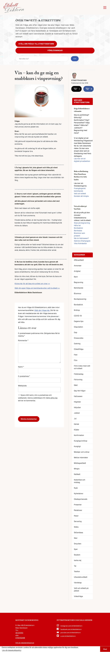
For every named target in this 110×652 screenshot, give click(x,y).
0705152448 (20, 638)
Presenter (78, 505)
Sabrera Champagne (82, 241)
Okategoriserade (80, 499)
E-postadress (24, 376)
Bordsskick (78, 228)
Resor (76, 516)
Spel (76, 549)
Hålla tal (77, 225)
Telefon (77, 571)
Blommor (77, 293)
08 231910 (19, 633)
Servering (78, 521)
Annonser (77, 266)
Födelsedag (78, 374)
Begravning (78, 282)
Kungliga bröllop (80, 441)
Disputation (78, 327)
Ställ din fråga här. (42, 310)
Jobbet (77, 413)
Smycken (77, 544)
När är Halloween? (81, 238)
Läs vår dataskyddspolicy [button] (11, 650)
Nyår (76, 488)
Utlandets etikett (80, 577)
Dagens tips (78, 321)
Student (77, 555)
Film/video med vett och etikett (82, 367)
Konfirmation (79, 435)
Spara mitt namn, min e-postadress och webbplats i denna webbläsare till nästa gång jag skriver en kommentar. (37, 398)
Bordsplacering (80, 299)
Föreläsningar (55, 50)
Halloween (78, 396)
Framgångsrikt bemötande (80, 189)
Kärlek (76, 424)
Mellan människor (81, 458)
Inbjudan (77, 407)
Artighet (77, 271)
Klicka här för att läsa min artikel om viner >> (32, 284)
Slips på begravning (82, 223)
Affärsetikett (79, 260)
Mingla (76, 469)
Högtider (77, 402)
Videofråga (78, 596)
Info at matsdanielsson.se (24, 643)
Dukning (77, 344)
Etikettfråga (78, 349)
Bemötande (78, 288)
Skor (75, 538)
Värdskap (78, 583)
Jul (75, 419)
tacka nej (77, 560)
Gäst (76, 385)
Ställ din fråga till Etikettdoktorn (36, 44)
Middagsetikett (80, 463)
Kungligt (77, 446)
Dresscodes (78, 338)
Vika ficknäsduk (80, 243)
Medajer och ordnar (81, 452)
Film (75, 360)
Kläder (76, 430)
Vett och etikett (80, 194)
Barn (76, 277)
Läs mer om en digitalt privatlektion (82, 160)
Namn (21, 367)
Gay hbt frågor (80, 391)
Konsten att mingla (81, 196)
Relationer (78, 510)
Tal (75, 566)
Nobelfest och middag (79, 481)
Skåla (76, 527)
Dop (75, 332)
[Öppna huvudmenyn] (105, 7)
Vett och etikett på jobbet (81, 589)
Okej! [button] (105, 649)
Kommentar (23, 340)
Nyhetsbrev (78, 494)
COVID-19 (78, 316)
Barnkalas (78, 231)
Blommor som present (79, 234)
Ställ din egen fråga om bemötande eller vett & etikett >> (37, 288)
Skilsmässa (78, 533)
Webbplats (22, 386)
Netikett (77, 474)
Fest (75, 355)
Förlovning (78, 380)
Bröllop (77, 310)
